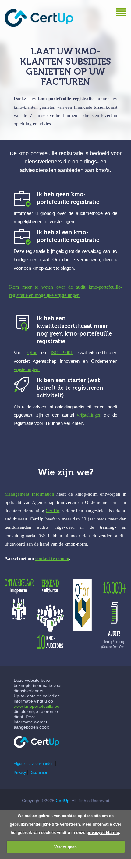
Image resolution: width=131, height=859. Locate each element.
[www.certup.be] (36, 742)
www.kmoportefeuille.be (36, 706)
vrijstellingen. (27, 369)
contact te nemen (52, 558)
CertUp (52, 510)
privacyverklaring (103, 832)
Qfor (32, 352)
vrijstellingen (89, 415)
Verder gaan (65, 847)
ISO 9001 (62, 352)
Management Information (29, 494)
